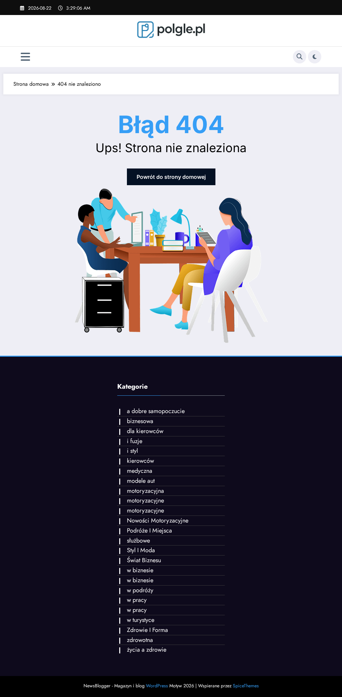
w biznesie (140, 570)
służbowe (138, 540)
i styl (132, 450)
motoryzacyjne (145, 500)
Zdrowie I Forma (147, 630)
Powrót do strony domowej (171, 176)
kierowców (140, 460)
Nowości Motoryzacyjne (157, 520)
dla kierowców (145, 431)
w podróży (140, 590)
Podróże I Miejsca (149, 530)
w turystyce (140, 620)
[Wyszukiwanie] (299, 57)
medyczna (139, 470)
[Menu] (25, 56)
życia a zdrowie (146, 649)
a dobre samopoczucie (156, 411)
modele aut (141, 480)
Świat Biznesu (144, 560)
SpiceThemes (246, 685)
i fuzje (134, 441)
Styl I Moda (141, 550)
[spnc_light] (314, 56)
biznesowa (140, 421)
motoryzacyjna (145, 490)
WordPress (157, 685)
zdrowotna (140, 640)
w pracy (137, 600)
